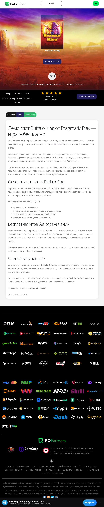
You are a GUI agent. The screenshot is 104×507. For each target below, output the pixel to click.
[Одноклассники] (48, 497)
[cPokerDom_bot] (51, 461)
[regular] (51, 93)
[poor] (47, 93)
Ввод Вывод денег (88, 466)
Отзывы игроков (33, 470)
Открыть (89, 502)
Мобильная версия (67, 466)
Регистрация (93, 470)
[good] (55, 93)
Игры (20, 114)
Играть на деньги (87, 96)
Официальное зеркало (73, 470)
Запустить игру (52, 61)
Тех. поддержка (52, 470)
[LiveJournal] (60, 497)
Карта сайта (58, 473)
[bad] (42, 93)
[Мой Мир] (56, 497)
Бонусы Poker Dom (13, 470)
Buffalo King (29, 114)
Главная (11, 114)
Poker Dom (57, 144)
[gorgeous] (59, 93)
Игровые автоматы (26, 466)
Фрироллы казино (47, 466)
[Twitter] (52, 497)
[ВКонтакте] (44, 497)
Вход (51, 3)
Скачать (45, 473)
